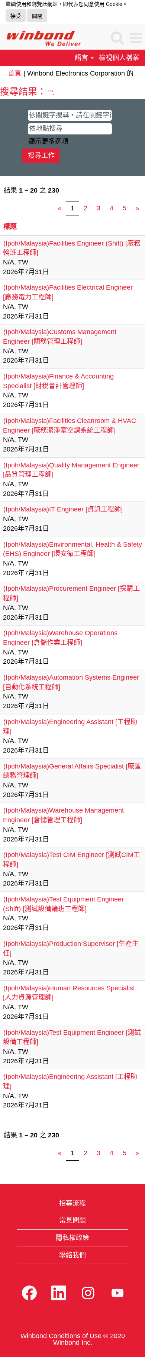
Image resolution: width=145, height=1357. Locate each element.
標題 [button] (10, 226)
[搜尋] (117, 38)
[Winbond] (40, 38)
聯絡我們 (72, 1255)
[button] (135, 38)
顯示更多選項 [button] (48, 141)
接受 (15, 15)
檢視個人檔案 (119, 57)
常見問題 (72, 1220)
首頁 (14, 73)
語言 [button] (82, 57)
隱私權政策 (72, 1237)
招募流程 (72, 1203)
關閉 (37, 15)
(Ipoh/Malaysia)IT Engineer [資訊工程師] (63, 509)
